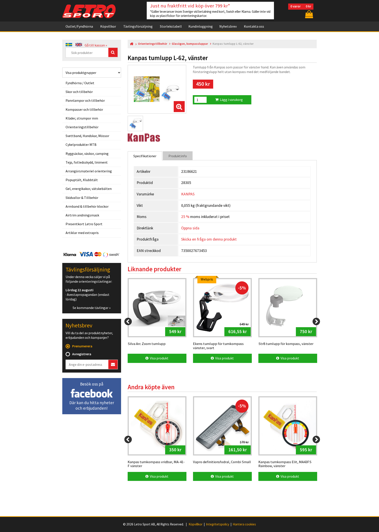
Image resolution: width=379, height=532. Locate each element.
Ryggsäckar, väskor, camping (87, 153)
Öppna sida (190, 228)
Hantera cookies (244, 524)
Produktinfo (177, 156)
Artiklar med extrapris (82, 232)
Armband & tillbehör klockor (87, 206)
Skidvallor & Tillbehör (82, 197)
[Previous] (128, 321)
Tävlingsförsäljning (138, 26)
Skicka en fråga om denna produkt (209, 239)
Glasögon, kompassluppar (190, 44)
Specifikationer (144, 156)
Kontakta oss (254, 26)
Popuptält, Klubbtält (82, 180)
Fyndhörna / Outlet (80, 83)
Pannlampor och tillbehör (85, 100)
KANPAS (188, 194)
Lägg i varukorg (230, 99)
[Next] (316, 321)
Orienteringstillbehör (82, 127)
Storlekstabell (171, 26)
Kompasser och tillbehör (84, 109)
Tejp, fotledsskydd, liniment (87, 162)
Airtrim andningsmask (82, 215)
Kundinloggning (200, 26)
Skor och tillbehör (79, 91)
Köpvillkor (108, 26)
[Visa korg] (308, 14)
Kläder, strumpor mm (82, 118)
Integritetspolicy (217, 524)
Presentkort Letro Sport (84, 224)
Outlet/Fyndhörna (79, 26)
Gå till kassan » (96, 45)
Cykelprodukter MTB (81, 144)
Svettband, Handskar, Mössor (87, 136)
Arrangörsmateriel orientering (89, 171)
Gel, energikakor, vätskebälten (89, 188)
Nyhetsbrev (228, 26)
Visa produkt (158, 358)
